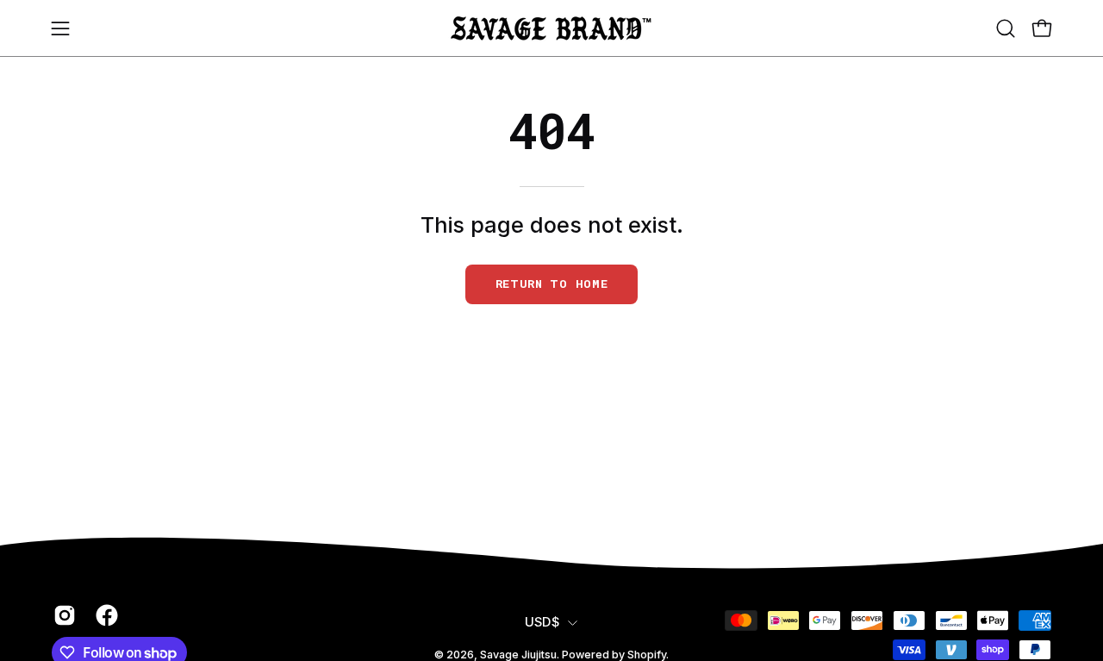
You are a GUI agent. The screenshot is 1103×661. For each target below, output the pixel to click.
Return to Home (551, 283)
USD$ (542, 622)
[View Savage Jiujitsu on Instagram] (62, 615)
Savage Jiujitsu (518, 654)
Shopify (646, 654)
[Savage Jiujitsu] (551, 28)
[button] (1006, 28)
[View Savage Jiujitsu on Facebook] (104, 615)
